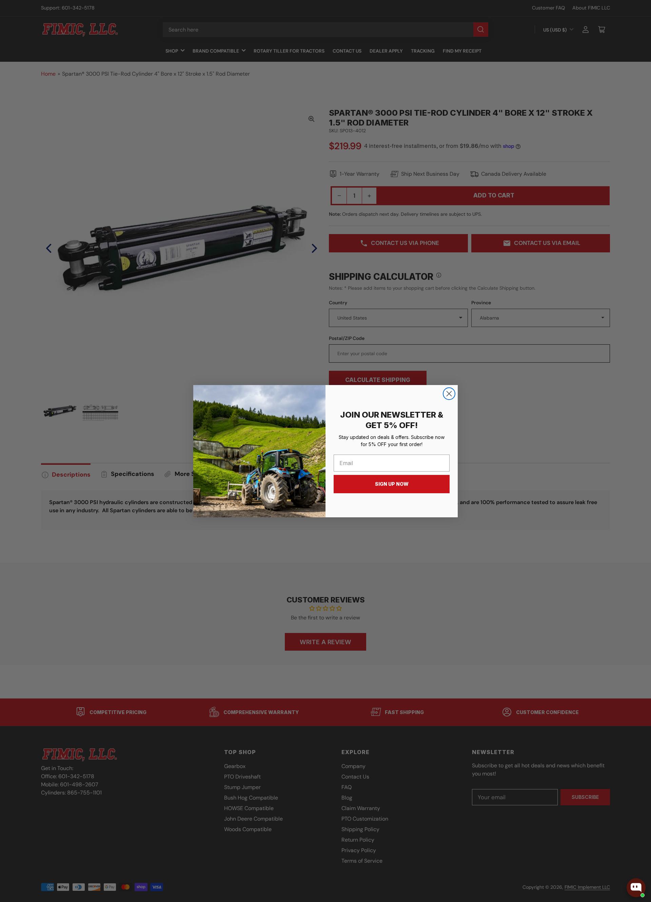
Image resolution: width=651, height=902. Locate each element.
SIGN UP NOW (392, 484)
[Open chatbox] (636, 887)
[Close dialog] (449, 394)
